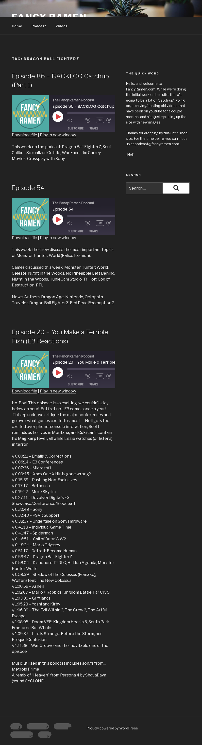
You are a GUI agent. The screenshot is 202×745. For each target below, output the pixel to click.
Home (17, 26)
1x (100, 120)
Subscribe (76, 128)
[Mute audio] (75, 120)
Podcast (39, 26)
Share (93, 128)
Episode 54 (27, 188)
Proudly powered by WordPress (112, 728)
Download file (24, 135)
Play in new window (58, 135)
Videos (61, 26)
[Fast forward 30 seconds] (114, 120)
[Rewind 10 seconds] (89, 120)
